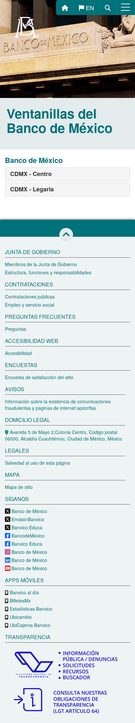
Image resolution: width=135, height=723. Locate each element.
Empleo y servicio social (29, 304)
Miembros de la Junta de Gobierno (41, 264)
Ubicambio (20, 617)
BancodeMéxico (27, 535)
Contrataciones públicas (30, 296)
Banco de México (28, 511)
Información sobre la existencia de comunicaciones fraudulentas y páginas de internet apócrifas (58, 404)
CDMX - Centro (31, 173)
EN (89, 7)
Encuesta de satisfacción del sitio (39, 377)
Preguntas (15, 329)
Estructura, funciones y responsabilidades (48, 272)
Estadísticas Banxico (30, 608)
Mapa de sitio (19, 487)
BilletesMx (20, 600)
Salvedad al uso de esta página (37, 462)
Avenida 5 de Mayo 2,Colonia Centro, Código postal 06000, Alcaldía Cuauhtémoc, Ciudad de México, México (63, 435)
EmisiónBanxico (27, 519)
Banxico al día (24, 592)
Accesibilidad (18, 353)
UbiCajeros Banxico (29, 625)
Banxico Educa (26, 527)
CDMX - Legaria (32, 189)
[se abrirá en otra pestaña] (67, 666)
